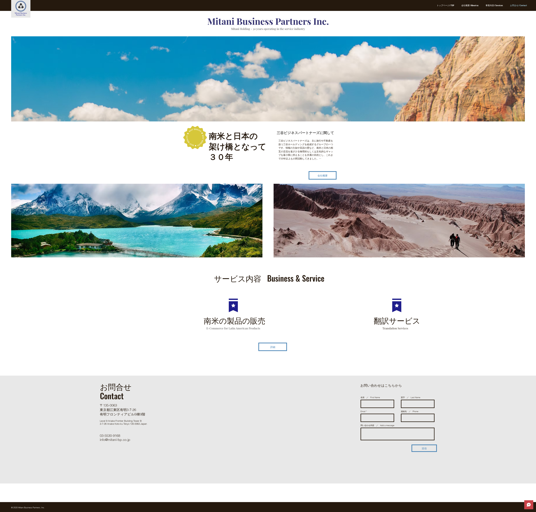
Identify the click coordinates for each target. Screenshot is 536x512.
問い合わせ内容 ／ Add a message (377, 425)
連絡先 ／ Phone (409, 411)
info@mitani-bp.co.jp (115, 440)
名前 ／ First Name (370, 397)
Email (363, 411)
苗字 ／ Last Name (410, 397)
